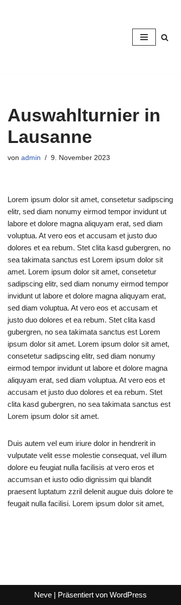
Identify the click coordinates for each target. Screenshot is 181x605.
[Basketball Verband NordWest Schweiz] (38, 37)
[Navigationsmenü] (144, 37)
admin (31, 158)
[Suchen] (164, 37)
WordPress (128, 594)
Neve (43, 594)
